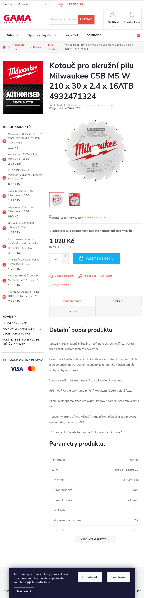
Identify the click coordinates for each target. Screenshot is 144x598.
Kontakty (7, 4)
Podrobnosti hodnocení (99, 105)
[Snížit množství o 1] (65, 261)
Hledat (86, 19)
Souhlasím (118, 577)
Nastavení (24, 591)
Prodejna (23, 4)
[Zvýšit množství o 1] (65, 256)
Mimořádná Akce (14, 323)
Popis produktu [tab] (72, 301)
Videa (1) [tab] (118, 301)
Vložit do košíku (100, 259)
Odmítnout (89, 577)
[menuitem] (13, 35)
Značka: (59, 284)
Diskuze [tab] (72, 311)
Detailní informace (92, 217)
